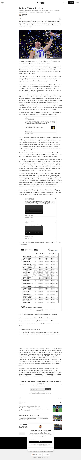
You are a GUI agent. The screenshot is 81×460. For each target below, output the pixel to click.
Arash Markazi (24, 14)
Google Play (55, 363)
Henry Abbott (29, 372)
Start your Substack (37, 454)
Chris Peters (44, 376)
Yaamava (54, 314)
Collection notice (50, 451)
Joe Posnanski (27, 374)
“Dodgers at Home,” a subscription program (37, 179)
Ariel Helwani (39, 374)
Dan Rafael (50, 374)
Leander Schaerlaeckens (29, 376)
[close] (52, 425)
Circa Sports (23, 244)
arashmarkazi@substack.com (28, 25)
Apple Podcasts (48, 363)
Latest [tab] (23, 402)
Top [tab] (20, 402)
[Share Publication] (66, 2)
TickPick (43, 324)
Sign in (77, 2)
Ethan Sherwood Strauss (46, 372)
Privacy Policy (49, 445)
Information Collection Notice (40, 445)
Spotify (42, 363)
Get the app (46, 454)
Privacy (41, 451)
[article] (40, 409)
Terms (45, 451)
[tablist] (22, 403)
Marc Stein (23, 372)
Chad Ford (35, 372)
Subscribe (71, 2)
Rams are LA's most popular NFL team (29, 415)
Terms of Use (46, 444)
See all (21, 433)
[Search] (64, 2)
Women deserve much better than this (29, 406)
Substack (34, 457)
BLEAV (20, 365)
